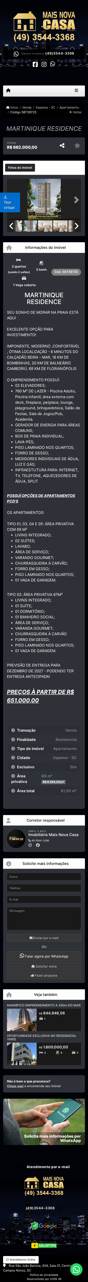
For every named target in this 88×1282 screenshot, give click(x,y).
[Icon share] (35, 64)
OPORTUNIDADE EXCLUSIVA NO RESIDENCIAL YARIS (42, 1037)
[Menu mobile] (8, 91)
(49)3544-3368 (59, 53)
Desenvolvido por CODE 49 (44, 1279)
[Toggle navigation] (76, 91)
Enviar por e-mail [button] (46, 938)
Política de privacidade (44, 1274)
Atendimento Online (22, 1259)
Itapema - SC (45, 107)
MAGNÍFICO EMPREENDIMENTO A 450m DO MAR (44, 1005)
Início (14, 107)
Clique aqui (15, 1086)
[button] (75, 199)
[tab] (20, 168)
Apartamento (69, 107)
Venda (27, 107)
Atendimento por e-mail (48, 1167)
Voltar (77, 112)
